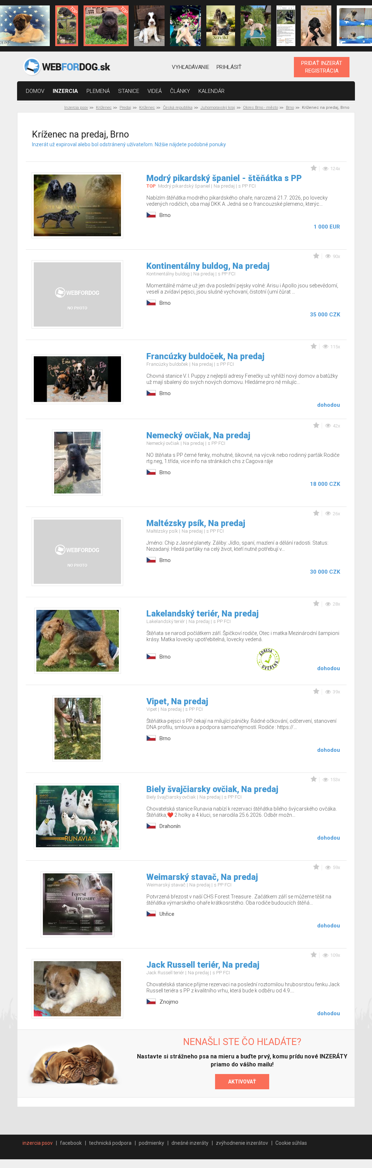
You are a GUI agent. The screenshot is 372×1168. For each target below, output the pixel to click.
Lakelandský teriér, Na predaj (202, 614)
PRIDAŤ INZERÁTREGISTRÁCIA (321, 67)
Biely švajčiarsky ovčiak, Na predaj (212, 789)
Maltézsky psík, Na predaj (195, 523)
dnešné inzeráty (190, 1143)
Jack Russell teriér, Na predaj (202, 965)
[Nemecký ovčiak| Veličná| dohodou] (285, 25)
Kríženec (104, 108)
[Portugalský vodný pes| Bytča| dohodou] (316, 25)
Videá (154, 91)
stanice (128, 91)
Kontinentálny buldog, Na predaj (208, 266)
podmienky (151, 1143)
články (180, 91)
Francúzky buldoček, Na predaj (205, 356)
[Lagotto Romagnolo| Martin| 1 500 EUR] (255, 25)
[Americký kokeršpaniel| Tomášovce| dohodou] (220, 25)
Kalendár (211, 91)
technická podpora (110, 1143)
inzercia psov (38, 1143)
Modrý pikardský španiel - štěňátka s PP (224, 178)
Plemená (98, 91)
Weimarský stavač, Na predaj (202, 877)
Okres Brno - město (260, 108)
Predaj (125, 108)
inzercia (65, 91)
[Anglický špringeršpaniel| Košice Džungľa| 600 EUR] (149, 25)
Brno (290, 108)
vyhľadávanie (190, 67)
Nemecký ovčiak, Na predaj (198, 435)
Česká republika (178, 108)
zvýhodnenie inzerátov (242, 1143)
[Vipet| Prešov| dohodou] (185, 25)
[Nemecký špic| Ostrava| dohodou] (106, 25)
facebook (71, 1143)
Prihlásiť (229, 67)
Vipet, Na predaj (177, 701)
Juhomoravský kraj (218, 108)
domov (35, 91)
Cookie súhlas (291, 1143)
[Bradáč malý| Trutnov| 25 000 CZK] (66, 25)
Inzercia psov (76, 108)
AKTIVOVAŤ (242, 1082)
